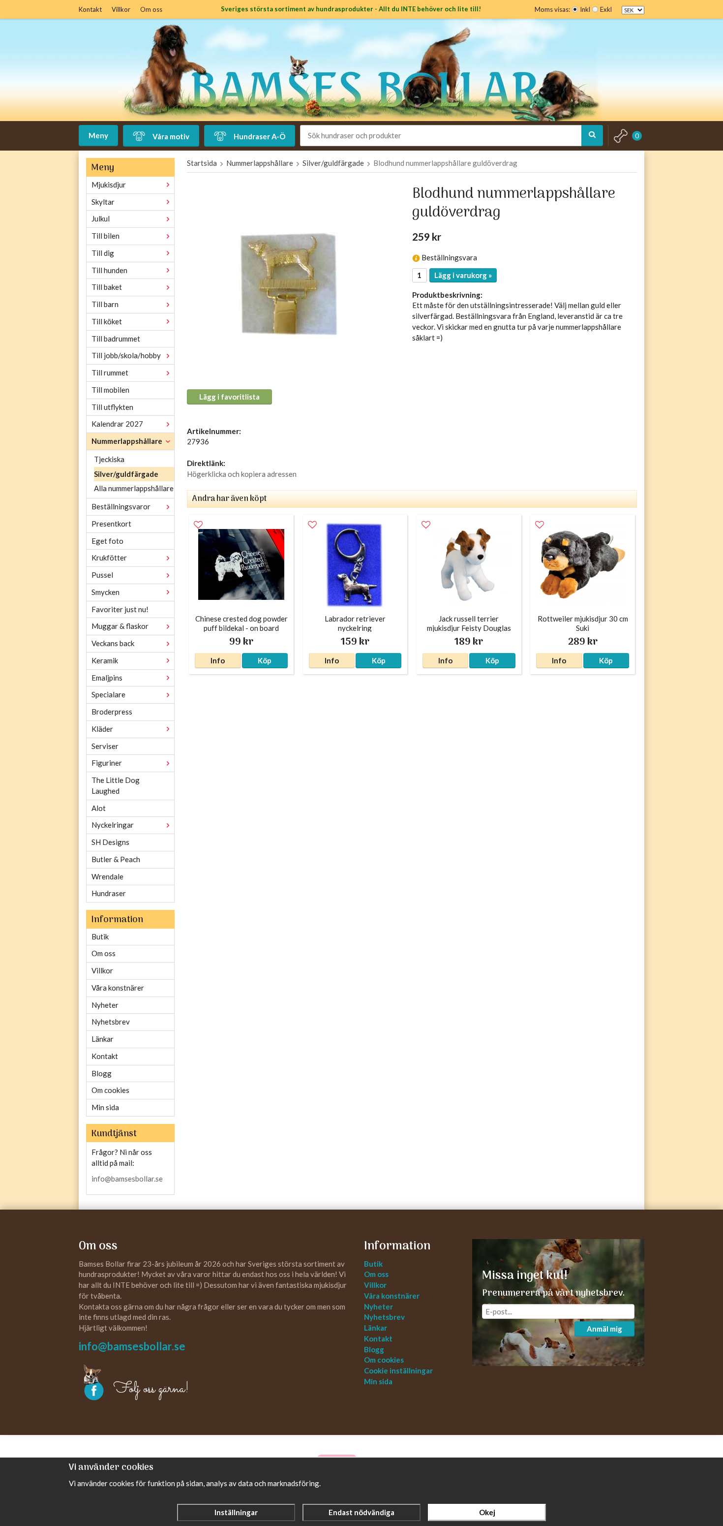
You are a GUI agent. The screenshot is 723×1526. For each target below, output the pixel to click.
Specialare (108, 694)
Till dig (102, 253)
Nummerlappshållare (126, 440)
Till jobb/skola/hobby (126, 355)
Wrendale (107, 876)
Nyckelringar (112, 824)
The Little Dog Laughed (115, 785)
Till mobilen (110, 389)
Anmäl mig (604, 1328)
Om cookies (110, 1090)
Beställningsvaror (121, 506)
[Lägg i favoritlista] (198, 525)
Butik (100, 936)
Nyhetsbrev (110, 1021)
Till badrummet (115, 338)
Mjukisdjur (108, 184)
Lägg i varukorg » (463, 275)
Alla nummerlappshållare (134, 488)
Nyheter (105, 1004)
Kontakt (90, 9)
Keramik (104, 660)
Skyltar (103, 201)
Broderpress (111, 711)
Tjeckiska (109, 459)
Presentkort (111, 523)
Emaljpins (106, 677)
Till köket (106, 321)
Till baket (106, 286)
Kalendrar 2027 (117, 423)
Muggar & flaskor (120, 626)
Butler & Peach (115, 859)
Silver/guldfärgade (126, 473)
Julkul (100, 218)
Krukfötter (109, 557)
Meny (98, 135)
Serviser (105, 746)
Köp (264, 660)
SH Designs (110, 842)
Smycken (105, 592)
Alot (98, 808)
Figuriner (106, 762)
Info (218, 660)
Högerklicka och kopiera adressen (242, 473)
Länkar (102, 1038)
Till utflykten (112, 407)
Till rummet (109, 372)
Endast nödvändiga (361, 1512)
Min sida (105, 1107)
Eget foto (107, 540)
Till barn (105, 304)
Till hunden (109, 270)
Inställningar (236, 1512)
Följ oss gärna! (151, 1389)
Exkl (606, 9)
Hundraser (108, 893)
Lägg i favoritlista (229, 396)
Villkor (121, 9)
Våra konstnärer (117, 987)
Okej (487, 1512)
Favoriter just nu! (120, 609)
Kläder (102, 728)
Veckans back (112, 643)
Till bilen (105, 235)
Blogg (101, 1073)
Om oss (151, 9)
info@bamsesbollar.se (127, 1178)
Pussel (102, 574)
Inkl (585, 9)
